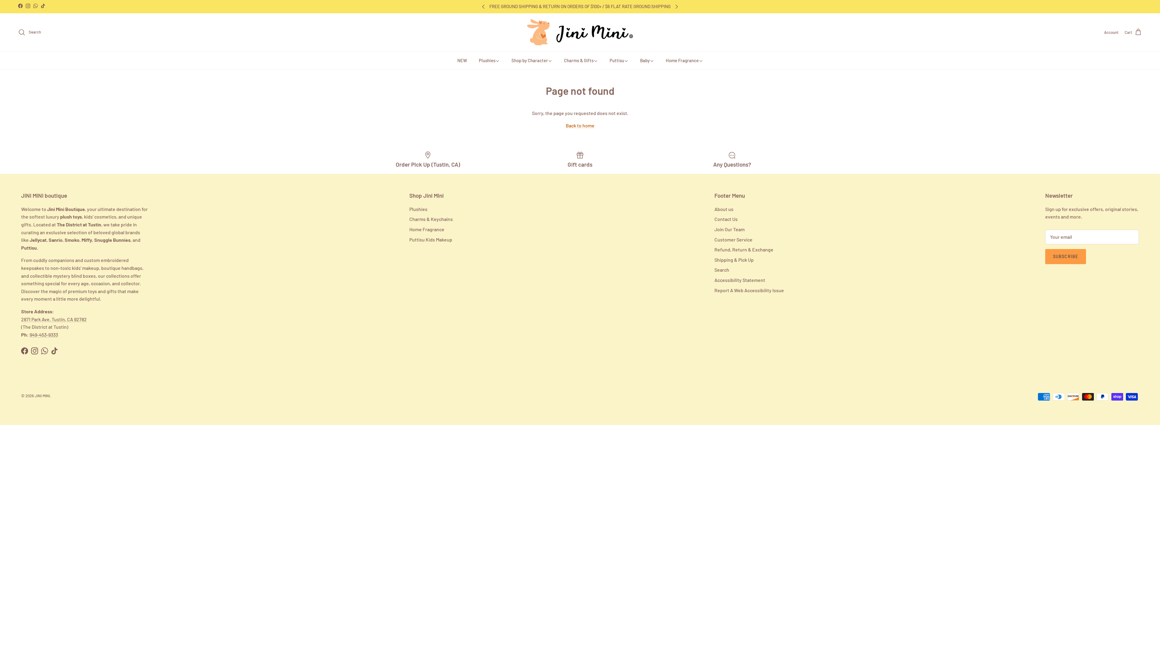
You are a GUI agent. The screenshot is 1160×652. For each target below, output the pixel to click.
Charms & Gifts (579, 60)
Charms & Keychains (431, 219)
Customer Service (733, 239)
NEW (462, 60)
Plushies (487, 60)
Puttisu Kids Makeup (430, 239)
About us (723, 209)
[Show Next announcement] (677, 6)
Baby (645, 60)
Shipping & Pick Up (734, 260)
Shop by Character (529, 60)
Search (721, 270)
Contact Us (726, 219)
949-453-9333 (44, 334)
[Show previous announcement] (483, 6)
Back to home (580, 125)
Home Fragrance (682, 60)
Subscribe (1065, 256)
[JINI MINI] (580, 32)
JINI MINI (42, 395)
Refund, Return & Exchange (743, 249)
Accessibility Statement (739, 280)
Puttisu (617, 60)
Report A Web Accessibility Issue (749, 290)
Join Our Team (729, 229)
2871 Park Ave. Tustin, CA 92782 (54, 319)
